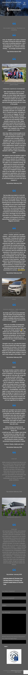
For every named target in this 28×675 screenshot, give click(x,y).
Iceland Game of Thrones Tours (11, 2)
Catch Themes (18, 672)
